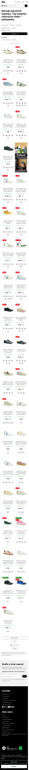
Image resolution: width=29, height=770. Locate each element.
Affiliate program (6, 727)
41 (7, 73)
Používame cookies (6, 731)
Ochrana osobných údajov (8, 729)
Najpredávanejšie (6, 28)
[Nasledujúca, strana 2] (14, 642)
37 (3, 70)
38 (6, 70)
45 (19, 105)
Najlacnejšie (12, 25)
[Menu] (2, 5)
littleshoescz (4, 707)
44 (17, 105)
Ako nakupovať (5, 717)
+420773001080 (7, 707)
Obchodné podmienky (7, 719)
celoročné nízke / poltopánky (9, 39)
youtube (11, 707)
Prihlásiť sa (24, 676)
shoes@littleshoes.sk (6, 702)
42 (22, 103)
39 (9, 70)
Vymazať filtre (14, 43)
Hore (15, 648)
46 (22, 105)
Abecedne (13, 28)
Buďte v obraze (3, 707)
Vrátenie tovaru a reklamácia (8, 723)
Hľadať (26, 6)
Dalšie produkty (14, 637)
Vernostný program (6, 725)
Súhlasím (14, 766)
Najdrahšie (18, 25)
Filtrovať (13, 33)
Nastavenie (14, 762)
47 (25, 105)
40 (12, 70)
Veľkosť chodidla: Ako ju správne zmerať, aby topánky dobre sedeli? (14, 734)
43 (25, 103)
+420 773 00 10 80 (6, 704)
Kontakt (4, 715)
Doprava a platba (6, 721)
